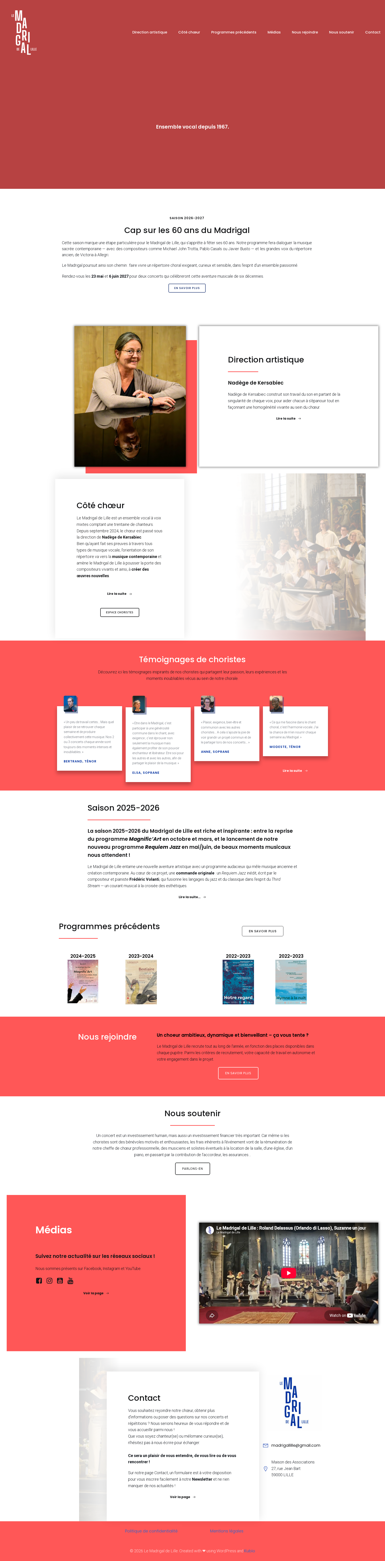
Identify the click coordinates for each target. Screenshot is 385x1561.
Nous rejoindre (305, 32)
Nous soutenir (341, 32)
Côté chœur (189, 32)
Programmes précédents (233, 32)
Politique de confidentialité (151, 1531)
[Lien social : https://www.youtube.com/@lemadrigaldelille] (61, 1280)
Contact (373, 32)
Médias (274, 32)
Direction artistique (149, 32)
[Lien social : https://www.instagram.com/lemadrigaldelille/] (51, 1280)
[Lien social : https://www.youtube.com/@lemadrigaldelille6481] (72, 1280)
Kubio (249, 1551)
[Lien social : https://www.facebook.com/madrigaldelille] (40, 1280)
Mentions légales (227, 1531)
